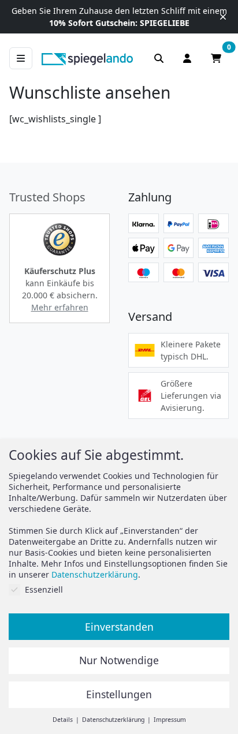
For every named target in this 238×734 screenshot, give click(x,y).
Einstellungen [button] (119, 694)
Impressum (170, 720)
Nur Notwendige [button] (119, 660)
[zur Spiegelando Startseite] (87, 58)
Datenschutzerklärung (94, 574)
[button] (59, 239)
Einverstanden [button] (119, 627)
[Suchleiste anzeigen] (159, 58)
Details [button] (64, 720)
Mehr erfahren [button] (59, 307)
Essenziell (44, 589)
